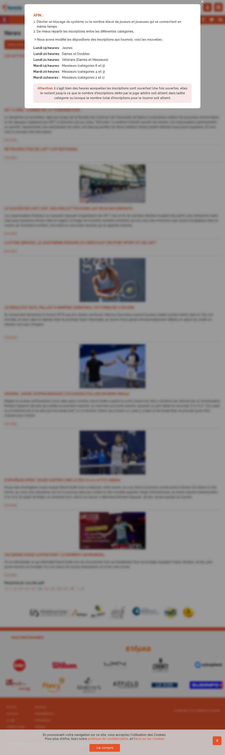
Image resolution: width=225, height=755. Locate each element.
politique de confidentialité (108, 739)
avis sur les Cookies (149, 739)
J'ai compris (104, 748)
